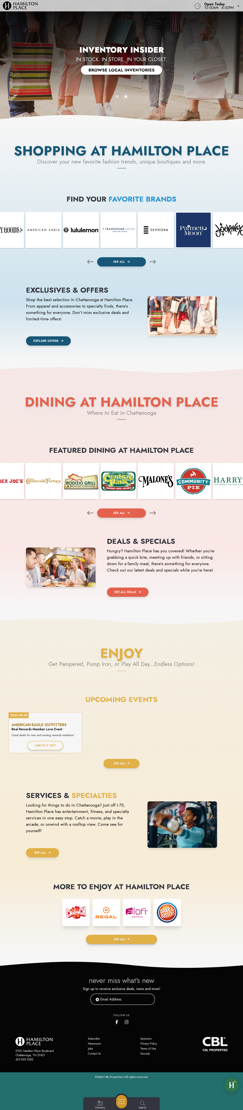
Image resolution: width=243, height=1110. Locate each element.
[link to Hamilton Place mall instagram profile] (127, 1021)
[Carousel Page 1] (117, 96)
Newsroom (94, 1044)
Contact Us (94, 1054)
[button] (220, 5)
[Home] (92, 5)
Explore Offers (46, 341)
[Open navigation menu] (122, 1101)
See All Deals (125, 592)
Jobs (90, 1049)
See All (119, 262)
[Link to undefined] (43, 230)
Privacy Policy (148, 1044)
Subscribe (94, 1039)
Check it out (45, 745)
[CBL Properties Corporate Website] (203, 1044)
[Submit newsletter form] (148, 999)
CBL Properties (113, 1077)
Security (145, 1054)
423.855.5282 (24, 1059)
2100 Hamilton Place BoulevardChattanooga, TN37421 (34, 1053)
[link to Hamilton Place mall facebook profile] (117, 1021)
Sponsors (146, 1039)
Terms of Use (148, 1049)
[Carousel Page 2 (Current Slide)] (125, 96)
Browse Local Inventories (121, 70)
